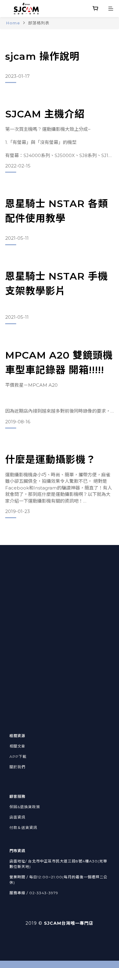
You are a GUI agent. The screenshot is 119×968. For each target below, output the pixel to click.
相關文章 (17, 746)
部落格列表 (38, 22)
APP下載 (18, 756)
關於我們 (17, 767)
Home (13, 22)
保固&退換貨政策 (24, 807)
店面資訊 (17, 817)
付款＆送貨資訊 (23, 827)
